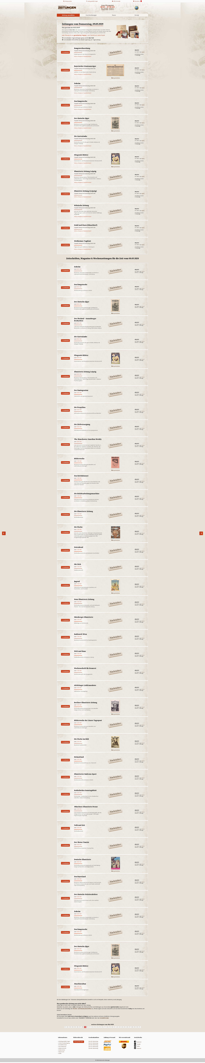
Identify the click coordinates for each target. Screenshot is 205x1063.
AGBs (60, 1053)
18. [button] (107, 1027)
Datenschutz (62, 1050)
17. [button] (105, 1027)
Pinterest (139, 1048)
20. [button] (112, 1027)
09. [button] (85, 1027)
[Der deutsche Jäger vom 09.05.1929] (118, 123)
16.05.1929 (78, 913)
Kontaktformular (63, 1044)
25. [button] (125, 1027)
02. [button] (67, 1027)
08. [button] (82, 1027)
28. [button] (132, 1027)
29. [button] (134, 1027)
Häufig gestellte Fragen (64, 1041)
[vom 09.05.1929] (118, 305)
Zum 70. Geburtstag (93, 1046)
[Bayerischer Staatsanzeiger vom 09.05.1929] (118, 70)
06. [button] (77, 1027)
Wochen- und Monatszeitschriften (82, 1008)
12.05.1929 (78, 687)
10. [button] (87, 1027)
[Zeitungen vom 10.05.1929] (201, 533)
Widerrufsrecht (62, 1048)
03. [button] (70, 1027)
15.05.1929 (78, 879)
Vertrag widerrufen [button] (78, 1041)
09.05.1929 (78, 269)
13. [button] (95, 1027)
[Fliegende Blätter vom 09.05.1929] (118, 158)
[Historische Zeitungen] (67, 7)
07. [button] (80, 1027)
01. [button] (65, 1027)
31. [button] (139, 1027)
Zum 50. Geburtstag (93, 1043)
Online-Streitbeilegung (64, 1043)
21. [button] (115, 1027)
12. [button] (92, 1027)
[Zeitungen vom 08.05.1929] (4, 533)
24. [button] (122, 1027)
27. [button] (130, 1027)
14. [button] (97, 1027)
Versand (142, 52)
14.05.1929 (78, 844)
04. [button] (72, 1027)
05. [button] (75, 1027)
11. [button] (90, 1027)
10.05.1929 (78, 392)
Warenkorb (137, 1)
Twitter (138, 1046)
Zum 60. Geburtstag (93, 1044)
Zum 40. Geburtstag (93, 1041)
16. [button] (102, 1027)
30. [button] (137, 1027)
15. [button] (100, 1027)
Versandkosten (62, 1046)
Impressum (61, 1051)
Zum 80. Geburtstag (93, 1048)
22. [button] (117, 1027)
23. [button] (120, 1027)
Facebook (139, 1042)
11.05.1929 (78, 461)
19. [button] (110, 1027)
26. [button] (127, 1027)
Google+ (139, 1044)
